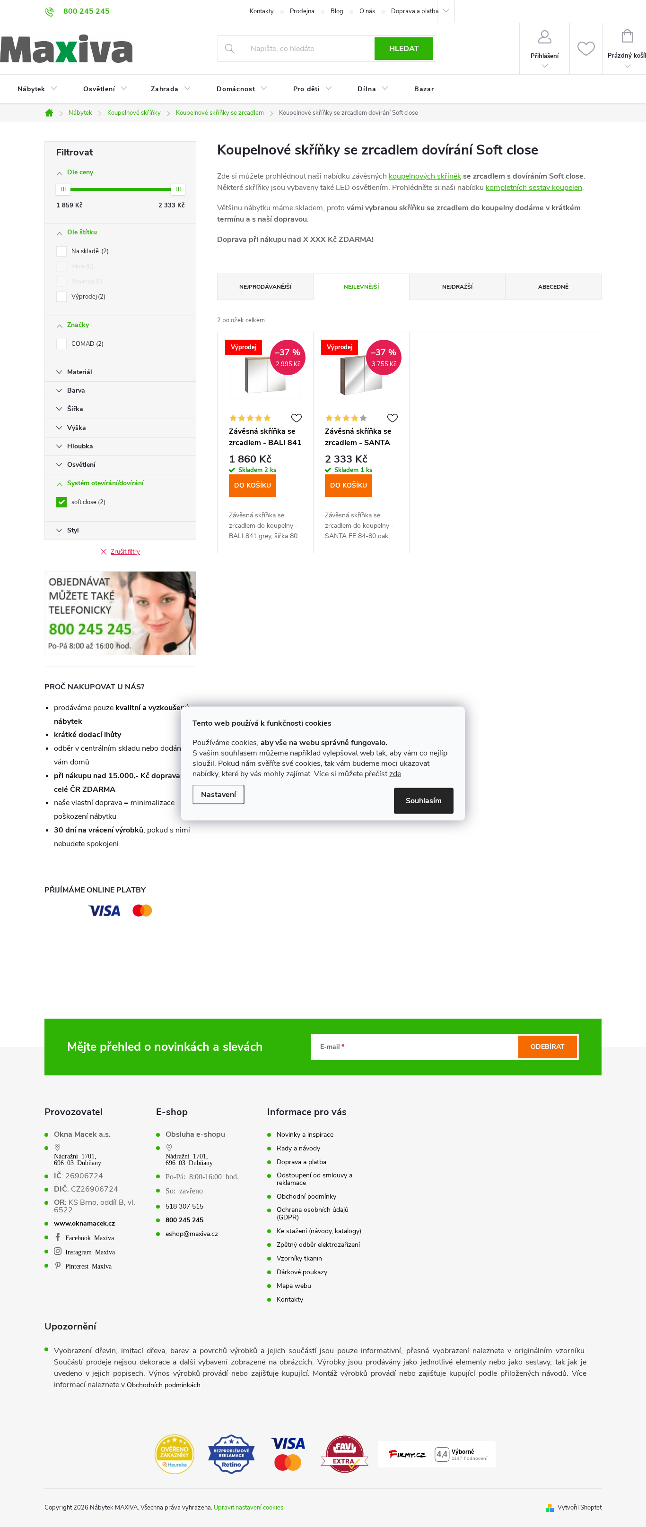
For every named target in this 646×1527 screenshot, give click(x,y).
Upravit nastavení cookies (248, 1507)
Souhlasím (424, 801)
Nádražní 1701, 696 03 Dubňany (77, 1159)
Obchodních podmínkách (164, 1385)
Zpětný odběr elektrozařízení (318, 1245)
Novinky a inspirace (305, 1135)
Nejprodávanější (265, 287)
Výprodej (87, 296)
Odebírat (548, 1046)
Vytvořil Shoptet (580, 1507)
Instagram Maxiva (90, 1251)
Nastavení (218, 794)
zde (395, 774)
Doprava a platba (415, 11)
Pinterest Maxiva (88, 1265)
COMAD (86, 344)
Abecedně (553, 287)
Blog (337, 11)
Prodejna (302, 11)
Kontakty (262, 11)
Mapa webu (294, 1286)
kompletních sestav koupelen (534, 187)
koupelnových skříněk (425, 176)
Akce (81, 266)
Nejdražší (457, 287)
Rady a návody (298, 1148)
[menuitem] (31, 89)
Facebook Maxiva (89, 1237)
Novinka (86, 281)
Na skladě (89, 251)
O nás (367, 11)
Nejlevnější (361, 287)
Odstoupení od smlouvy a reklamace (314, 1179)
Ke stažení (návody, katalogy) (319, 1231)
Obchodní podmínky (306, 1197)
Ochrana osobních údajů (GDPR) (313, 1213)
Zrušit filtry (125, 552)
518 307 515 (184, 1206)
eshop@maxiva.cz (192, 1234)
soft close (87, 502)
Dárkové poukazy (302, 1272)
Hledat (404, 48)
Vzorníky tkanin (299, 1258)
